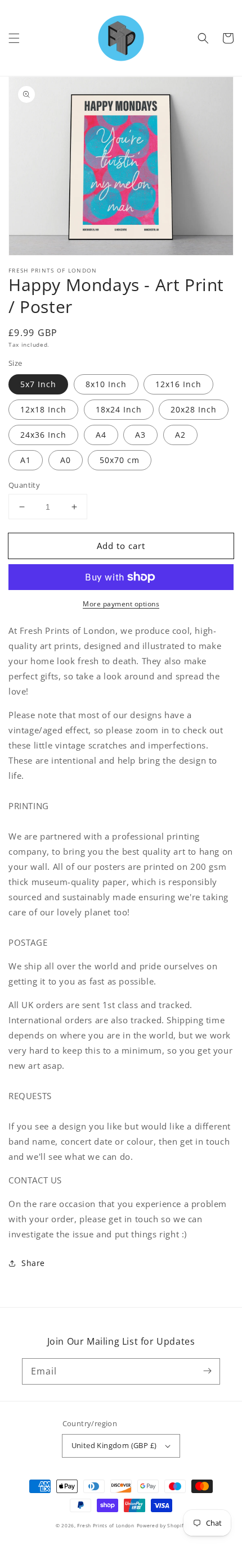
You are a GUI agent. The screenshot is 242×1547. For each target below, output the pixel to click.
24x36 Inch (43, 434)
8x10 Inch (106, 384)
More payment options (121, 604)
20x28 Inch (194, 409)
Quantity (24, 485)
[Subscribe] (207, 1371)
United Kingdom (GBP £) (114, 1445)
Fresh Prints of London (105, 1525)
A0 (65, 460)
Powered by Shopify (162, 1525)
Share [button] (33, 1263)
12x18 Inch (43, 409)
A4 (101, 434)
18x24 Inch (119, 409)
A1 (25, 460)
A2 (180, 434)
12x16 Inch (178, 384)
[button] (14, 38)
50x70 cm (120, 460)
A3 (140, 434)
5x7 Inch (38, 384)
